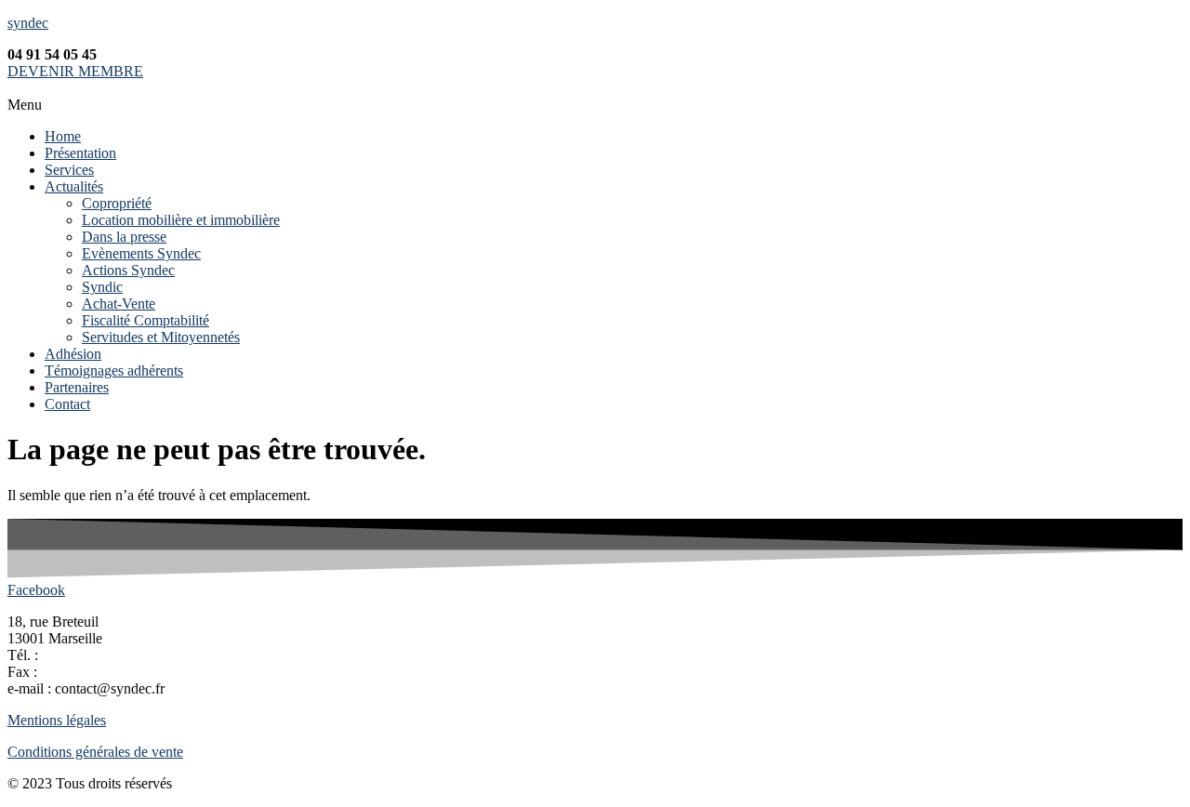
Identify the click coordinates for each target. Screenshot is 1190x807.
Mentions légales (56, 720)
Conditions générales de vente (95, 752)
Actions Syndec (128, 270)
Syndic (102, 287)
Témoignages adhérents (114, 370)
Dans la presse (124, 237)
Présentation (80, 153)
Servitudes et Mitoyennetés (161, 337)
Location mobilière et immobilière (181, 220)
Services (69, 170)
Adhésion (73, 354)
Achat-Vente (118, 303)
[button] (595, 105)
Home (63, 136)
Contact (67, 404)
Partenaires (77, 387)
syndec (27, 23)
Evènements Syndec (141, 253)
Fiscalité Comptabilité (145, 320)
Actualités (74, 186)
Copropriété (117, 203)
